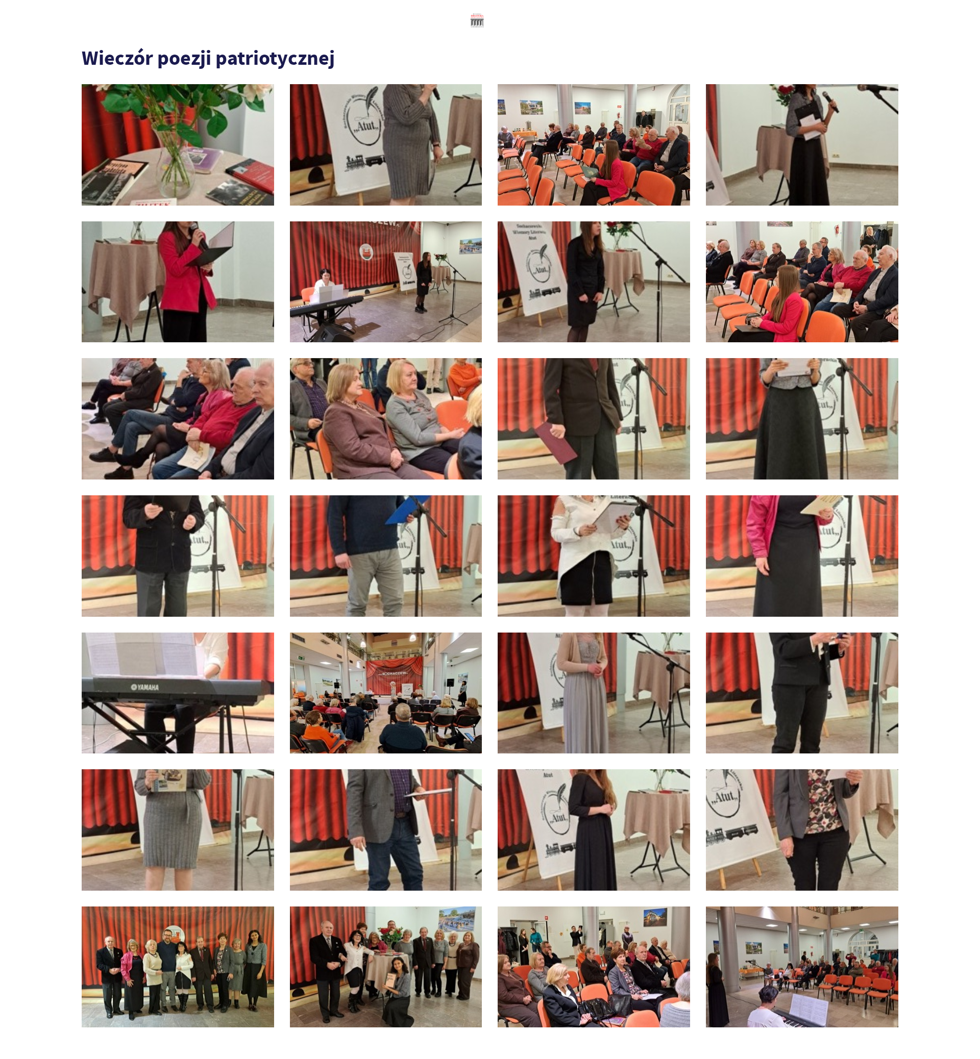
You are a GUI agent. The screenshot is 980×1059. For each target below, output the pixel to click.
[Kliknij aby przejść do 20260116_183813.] (178, 830)
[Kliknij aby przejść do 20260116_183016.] (178, 693)
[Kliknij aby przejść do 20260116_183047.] (386, 693)
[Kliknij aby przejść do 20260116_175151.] (178, 145)
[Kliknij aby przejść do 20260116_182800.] (802, 556)
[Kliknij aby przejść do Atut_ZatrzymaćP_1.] (386, 967)
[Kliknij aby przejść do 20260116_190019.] (802, 830)
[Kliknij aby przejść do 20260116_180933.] (802, 145)
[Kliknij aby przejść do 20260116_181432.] (178, 419)
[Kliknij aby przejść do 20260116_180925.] (594, 145)
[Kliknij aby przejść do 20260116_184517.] (386, 830)
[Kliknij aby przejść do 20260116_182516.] (386, 556)
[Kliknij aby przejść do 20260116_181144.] (386, 282)
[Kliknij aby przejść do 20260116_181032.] (178, 282)
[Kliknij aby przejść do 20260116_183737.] (802, 693)
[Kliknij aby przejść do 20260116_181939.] (594, 419)
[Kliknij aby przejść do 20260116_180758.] (386, 145)
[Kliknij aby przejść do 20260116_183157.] (594, 693)
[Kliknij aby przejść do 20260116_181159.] (594, 282)
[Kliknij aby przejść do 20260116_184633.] (594, 830)
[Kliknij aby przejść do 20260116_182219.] (178, 556)
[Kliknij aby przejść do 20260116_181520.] (386, 419)
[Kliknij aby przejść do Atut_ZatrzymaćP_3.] (802, 967)
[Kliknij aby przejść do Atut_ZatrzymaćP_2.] (594, 967)
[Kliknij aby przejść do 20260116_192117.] (178, 967)
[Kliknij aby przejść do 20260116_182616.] (594, 556)
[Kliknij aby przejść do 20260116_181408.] (802, 282)
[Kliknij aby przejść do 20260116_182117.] (802, 419)
